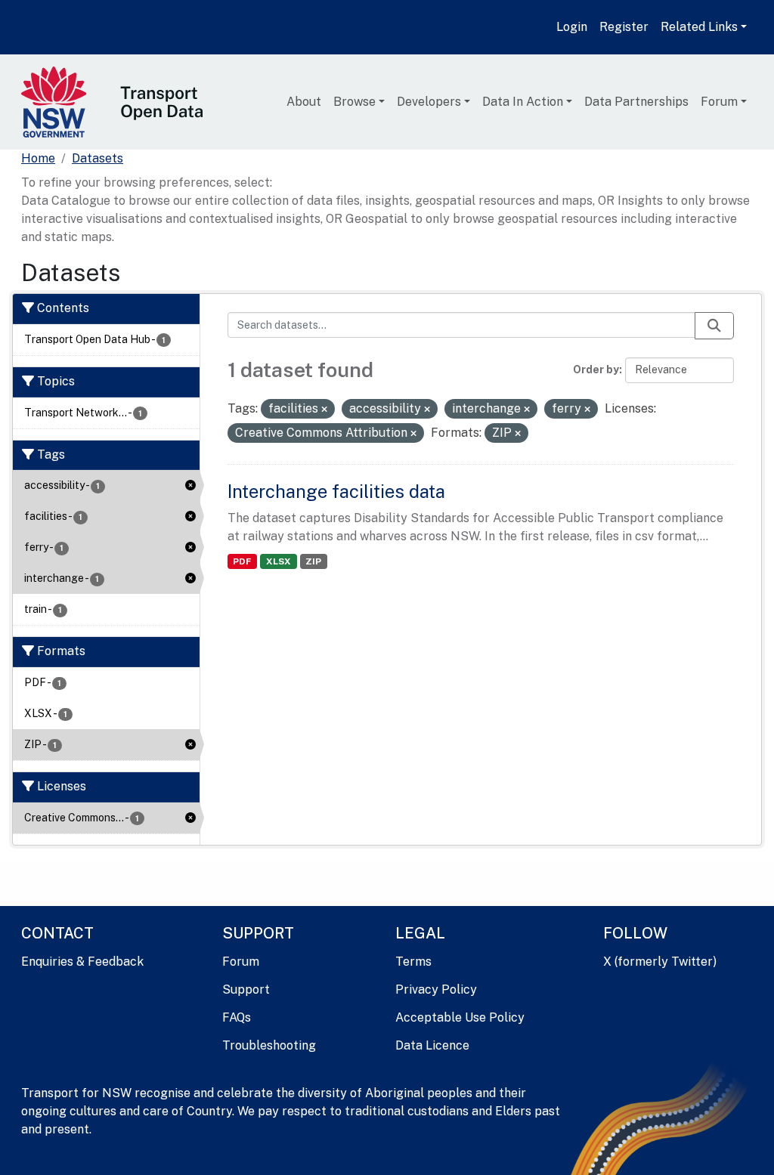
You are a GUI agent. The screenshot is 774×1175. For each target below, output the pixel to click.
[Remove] (324, 409)
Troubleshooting (269, 1045)
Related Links (699, 27)
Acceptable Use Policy (460, 1017)
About (303, 101)
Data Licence (432, 1045)
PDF (242, 561)
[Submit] (714, 325)
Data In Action (522, 101)
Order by (596, 369)
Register (624, 27)
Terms (413, 961)
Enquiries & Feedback (82, 961)
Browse (354, 101)
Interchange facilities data (336, 491)
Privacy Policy (436, 989)
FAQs (236, 1017)
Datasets (97, 158)
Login (571, 27)
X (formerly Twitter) (660, 961)
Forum (719, 101)
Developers (429, 101)
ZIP (313, 561)
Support (246, 989)
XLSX (278, 561)
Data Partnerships (636, 101)
